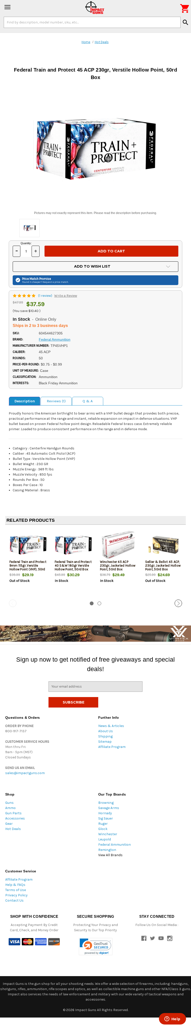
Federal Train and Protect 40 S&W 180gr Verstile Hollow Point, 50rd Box (73, 565)
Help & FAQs (15, 885)
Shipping (105, 736)
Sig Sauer (105, 818)
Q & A (88, 401)
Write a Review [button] (65, 296)
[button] (95, 946)
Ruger (103, 824)
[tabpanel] (27, 564)
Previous (12, 603)
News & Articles (111, 726)
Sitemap (105, 741)
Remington (107, 850)
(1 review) (45, 296)
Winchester (107, 834)
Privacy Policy (16, 895)
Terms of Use (15, 890)
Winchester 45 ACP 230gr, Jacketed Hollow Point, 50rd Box (118, 565)
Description (24, 401)
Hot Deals (13, 829)
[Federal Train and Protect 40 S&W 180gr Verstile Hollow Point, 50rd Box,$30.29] (73, 545)
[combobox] (92, 22)
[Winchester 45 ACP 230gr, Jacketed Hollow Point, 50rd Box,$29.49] (118, 545)
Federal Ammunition (114, 844)
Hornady (105, 813)
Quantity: (26, 243)
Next (178, 603)
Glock (102, 829)
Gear (9, 824)
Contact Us (14, 900)
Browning (106, 803)
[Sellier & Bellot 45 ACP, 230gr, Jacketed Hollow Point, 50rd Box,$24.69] (164, 545)
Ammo (10, 808)
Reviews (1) (56, 401)
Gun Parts (13, 813)
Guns (9, 803)
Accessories (15, 818)
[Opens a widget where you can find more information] (172, 1019)
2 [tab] (99, 603)
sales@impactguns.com (25, 773)
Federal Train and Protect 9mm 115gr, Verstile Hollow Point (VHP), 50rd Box (27, 567)
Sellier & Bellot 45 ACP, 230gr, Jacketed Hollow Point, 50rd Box (163, 565)
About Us (105, 731)
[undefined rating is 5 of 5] (24, 296)
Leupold (104, 839)
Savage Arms (108, 808)
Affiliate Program (112, 747)
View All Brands (110, 855)
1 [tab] (92, 603)
